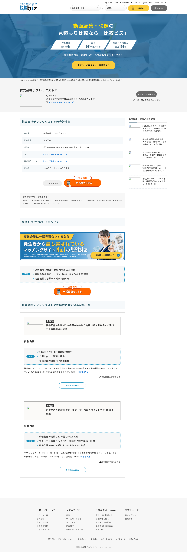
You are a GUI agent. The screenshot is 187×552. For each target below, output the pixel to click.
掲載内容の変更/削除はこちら (147, 100)
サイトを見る (52, 183)
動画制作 (70, 526)
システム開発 (72, 522)
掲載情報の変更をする (110, 377)
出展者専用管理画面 (104, 526)
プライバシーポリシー (66, 539)
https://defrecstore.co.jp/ (61, 102)
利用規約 (94, 539)
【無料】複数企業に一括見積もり (93, 65)
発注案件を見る (102, 518)
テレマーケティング (74, 529)
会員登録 (125, 2)
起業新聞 (129, 518)
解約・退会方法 (106, 539)
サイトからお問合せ (146, 94)
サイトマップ (121, 539)
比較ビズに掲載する (104, 515)
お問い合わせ (134, 539)
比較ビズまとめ (43, 529)
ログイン (136, 2)
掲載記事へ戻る (72, 385)
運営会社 (51, 539)
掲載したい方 (161, 2)
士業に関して (101, 529)
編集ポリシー (83, 539)
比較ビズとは (113, 2)
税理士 (69, 515)
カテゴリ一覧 (42, 522)
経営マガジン (130, 515)
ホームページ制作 (73, 518)
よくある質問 (42, 526)
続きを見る (83, 371)
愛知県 (109, 8)
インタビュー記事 (103, 522)
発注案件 (148, 2)
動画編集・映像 (78, 8)
